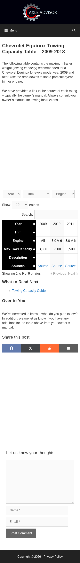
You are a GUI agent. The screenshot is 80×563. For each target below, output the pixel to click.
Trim (18, 232)
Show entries (20, 205)
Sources (18, 266)
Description (18, 257)
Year (18, 224)
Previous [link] (59, 273)
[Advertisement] (40, 147)
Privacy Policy (53, 556)
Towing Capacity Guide (29, 290)
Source (43, 266)
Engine (18, 240)
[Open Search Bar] (74, 30)
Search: (27, 214)
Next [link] (71, 273)
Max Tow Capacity (18, 249)
